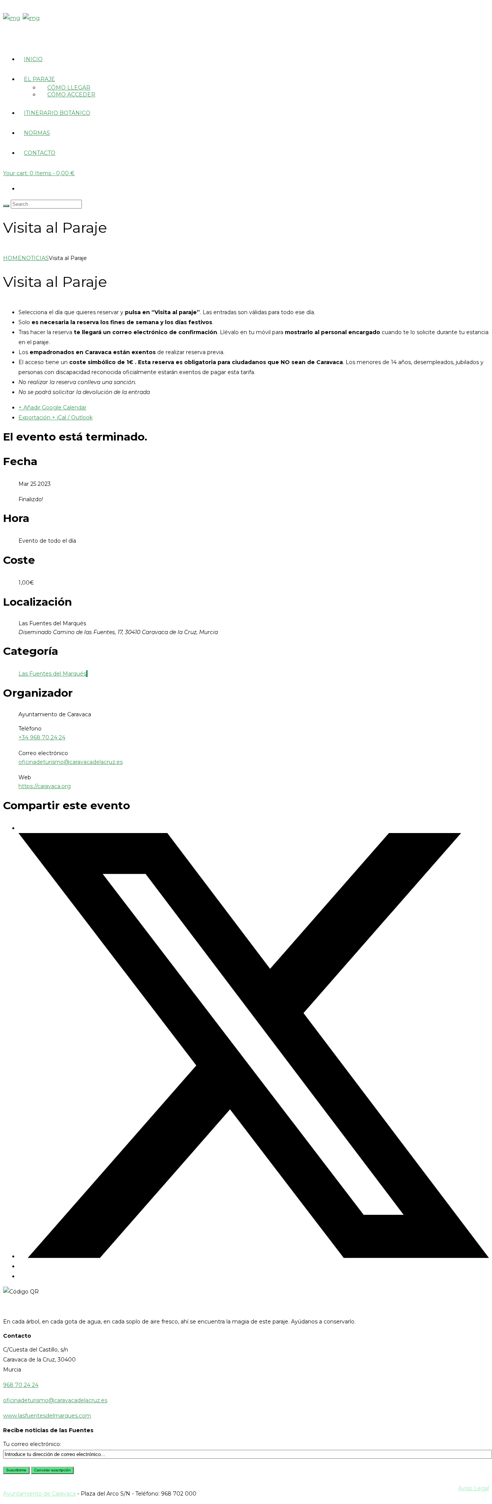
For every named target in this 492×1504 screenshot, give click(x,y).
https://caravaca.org (44, 786)
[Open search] (6, 206)
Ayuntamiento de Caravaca (39, 1493)
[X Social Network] (253, 1256)
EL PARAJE (39, 79)
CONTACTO (39, 152)
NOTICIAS (35, 258)
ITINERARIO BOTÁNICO (57, 112)
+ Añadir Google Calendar (52, 407)
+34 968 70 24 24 (41, 737)
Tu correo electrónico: (32, 1444)
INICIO (33, 59)
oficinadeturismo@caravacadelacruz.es (70, 762)
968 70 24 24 (20, 1384)
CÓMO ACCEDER (71, 94)
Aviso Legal (473, 1488)
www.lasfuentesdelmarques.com (47, 1415)
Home (12, 258)
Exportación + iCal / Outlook (55, 417)
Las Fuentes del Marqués (52, 673)
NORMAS (37, 132)
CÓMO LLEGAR (68, 87)
